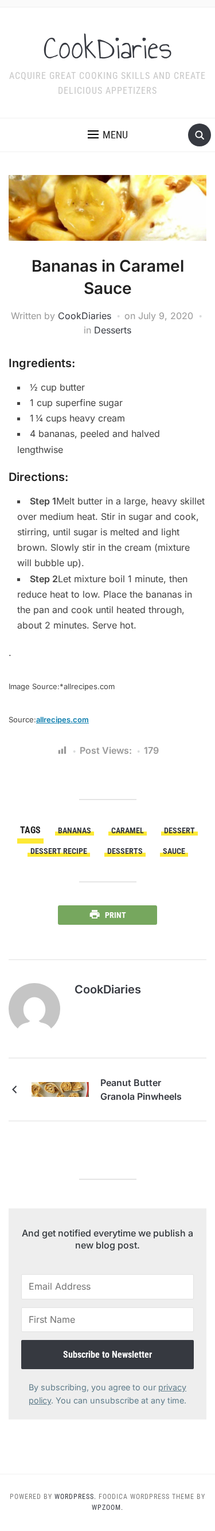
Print (115, 915)
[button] (108, 135)
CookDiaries (108, 48)
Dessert (179, 830)
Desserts (112, 330)
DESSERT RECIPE (58, 851)
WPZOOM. (107, 1508)
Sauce (174, 851)
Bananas (74, 830)
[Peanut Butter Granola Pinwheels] (60, 1089)
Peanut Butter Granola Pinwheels (141, 1089)
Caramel (127, 830)
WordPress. (75, 1497)
